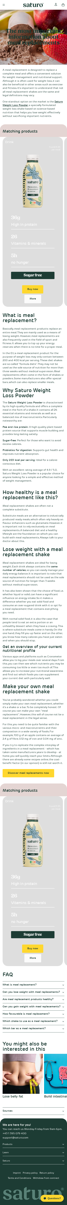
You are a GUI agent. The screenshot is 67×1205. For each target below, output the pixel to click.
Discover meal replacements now (28, 773)
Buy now (32, 289)
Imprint (17, 1173)
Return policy (47, 1173)
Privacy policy (30, 1173)
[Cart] (63, 4)
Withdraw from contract (46, 1178)
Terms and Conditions (19, 1178)
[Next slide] (60, 221)
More (33, 299)
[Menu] (3, 5)
